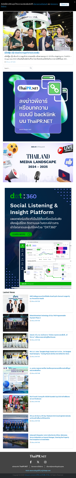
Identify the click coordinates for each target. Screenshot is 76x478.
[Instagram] (45, 462)
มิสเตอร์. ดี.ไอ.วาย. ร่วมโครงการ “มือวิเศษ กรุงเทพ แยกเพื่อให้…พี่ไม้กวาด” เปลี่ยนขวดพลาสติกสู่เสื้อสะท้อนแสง (48, 335)
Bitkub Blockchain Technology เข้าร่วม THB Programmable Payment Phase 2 (48, 316)
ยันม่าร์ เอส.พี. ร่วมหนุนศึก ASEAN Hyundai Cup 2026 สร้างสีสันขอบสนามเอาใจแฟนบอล (50, 397)
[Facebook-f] (30, 462)
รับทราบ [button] (64, 4)
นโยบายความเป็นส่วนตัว (40, 4)
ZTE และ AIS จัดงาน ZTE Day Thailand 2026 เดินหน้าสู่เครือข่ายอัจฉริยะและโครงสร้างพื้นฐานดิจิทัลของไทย (50, 416)
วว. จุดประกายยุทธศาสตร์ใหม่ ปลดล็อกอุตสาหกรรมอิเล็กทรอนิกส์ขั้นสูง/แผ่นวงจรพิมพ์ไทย (50, 369)
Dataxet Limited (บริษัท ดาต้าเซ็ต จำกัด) (37, 475)
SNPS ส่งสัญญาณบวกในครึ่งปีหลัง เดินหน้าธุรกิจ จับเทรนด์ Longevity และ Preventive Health (50, 297)
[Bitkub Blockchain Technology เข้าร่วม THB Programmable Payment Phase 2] (15, 323)
